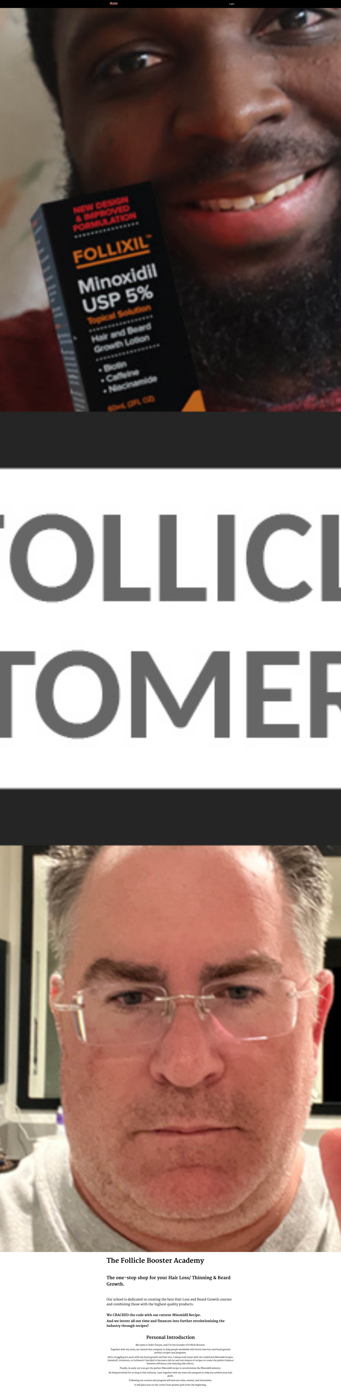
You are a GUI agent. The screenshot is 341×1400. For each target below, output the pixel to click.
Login (231, 4)
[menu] (230, 4)
